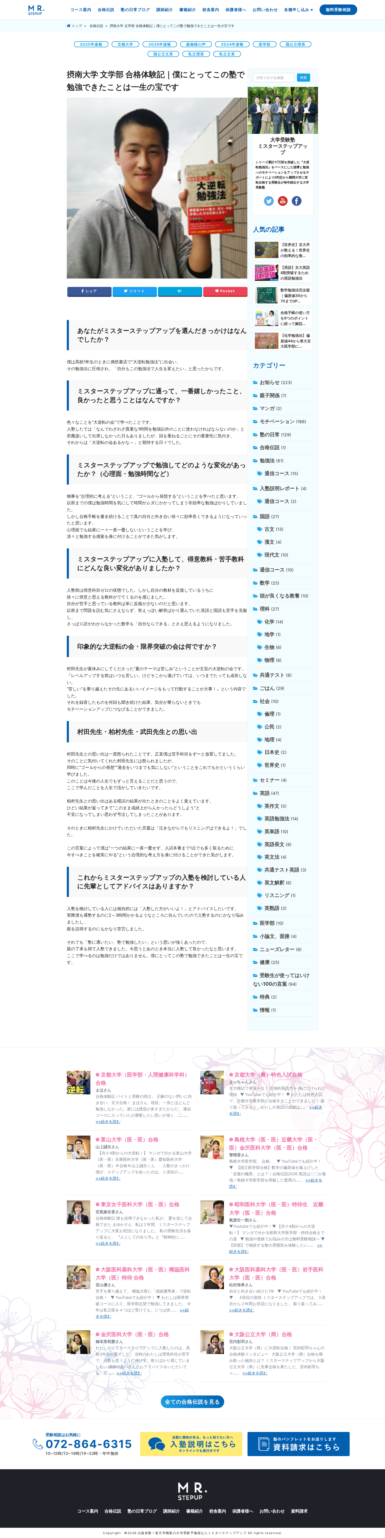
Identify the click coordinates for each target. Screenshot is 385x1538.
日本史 (272, 752)
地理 (269, 739)
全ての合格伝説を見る (192, 1402)
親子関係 (270, 395)
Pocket (227, 291)
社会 (265, 701)
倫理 (269, 714)
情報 (265, 1010)
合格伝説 (106, 9)
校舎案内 (210, 9)
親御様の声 (196, 44)
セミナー (270, 780)
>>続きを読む (108, 1121)
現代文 (272, 555)
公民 (269, 726)
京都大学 (125, 44)
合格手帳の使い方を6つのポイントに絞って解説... (295, 318)
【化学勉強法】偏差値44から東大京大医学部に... (295, 341)
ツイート (136, 291)
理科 (265, 609)
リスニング (277, 895)
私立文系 (227, 54)
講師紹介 (164, 9)
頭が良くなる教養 (280, 595)
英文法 (272, 857)
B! (180, 291)
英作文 (272, 806)
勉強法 (267, 460)
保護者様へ (236, 9)
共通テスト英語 (282, 870)
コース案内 (80, 9)
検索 (303, 77)
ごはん (267, 688)
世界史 (272, 765)
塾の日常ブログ (135, 9)
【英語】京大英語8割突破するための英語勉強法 (295, 273)
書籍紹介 (187, 9)
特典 (265, 997)
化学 (269, 621)
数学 (265, 583)
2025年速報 (91, 44)
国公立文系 (163, 54)
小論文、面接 (275, 936)
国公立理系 (295, 44)
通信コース (277, 473)
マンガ (267, 408)
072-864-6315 (89, 1444)
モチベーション (277, 421)
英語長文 (274, 844)
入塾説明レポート (280, 488)
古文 (269, 529)
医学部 (265, 44)
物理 (269, 660)
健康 (265, 962)
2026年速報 (159, 44)
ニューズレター (277, 949)
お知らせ (270, 382)
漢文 (269, 542)
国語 (265, 516)
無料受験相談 (338, 9)
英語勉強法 (277, 818)
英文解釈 (274, 882)
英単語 (272, 831)
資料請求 (299, 1511)
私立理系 (196, 54)
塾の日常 (270, 434)
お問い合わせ (265, 9)
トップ (76, 26)
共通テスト (272, 675)
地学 (269, 634)
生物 (269, 647)
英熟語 (272, 908)
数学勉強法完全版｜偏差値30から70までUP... (295, 295)
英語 (265, 793)
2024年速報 (232, 44)
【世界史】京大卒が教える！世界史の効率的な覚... (295, 250)
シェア (90, 291)
